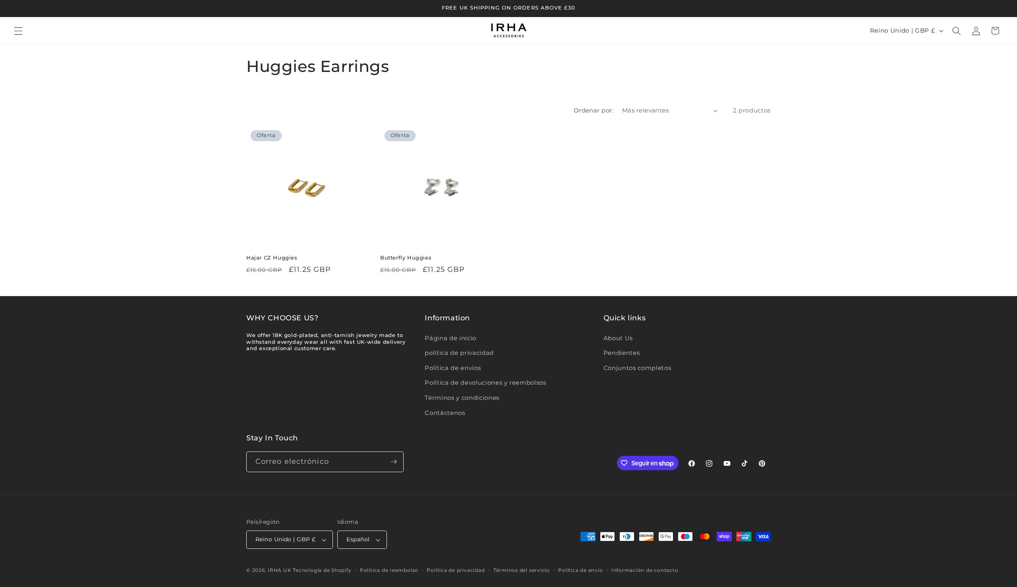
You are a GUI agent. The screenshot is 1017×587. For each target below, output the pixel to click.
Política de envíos (453, 368)
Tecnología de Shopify (322, 570)
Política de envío (580, 570)
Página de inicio (450, 338)
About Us (618, 338)
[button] (18, 30)
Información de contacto (645, 570)
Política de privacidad (456, 570)
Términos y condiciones (462, 397)
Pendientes (621, 352)
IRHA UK (279, 570)
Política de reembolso (389, 570)
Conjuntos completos (637, 368)
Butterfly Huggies (405, 257)
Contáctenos (445, 413)
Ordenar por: (593, 110)
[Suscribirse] (393, 461)
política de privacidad (459, 352)
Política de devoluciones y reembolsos (485, 382)
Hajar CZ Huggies (272, 257)
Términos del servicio (521, 570)
